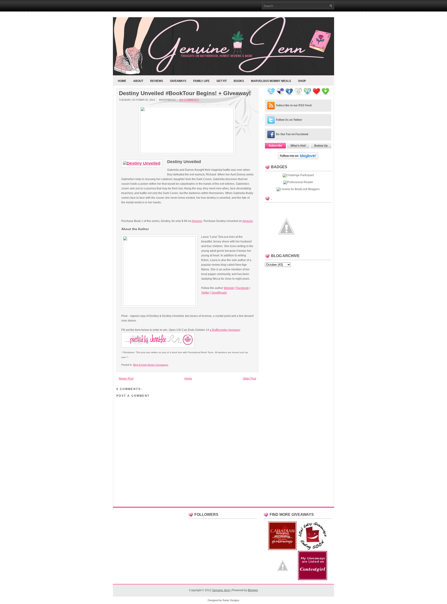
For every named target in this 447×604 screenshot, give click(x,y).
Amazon (197, 221)
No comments (189, 99)
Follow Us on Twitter (289, 119)
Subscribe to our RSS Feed (294, 105)
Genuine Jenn (221, 590)
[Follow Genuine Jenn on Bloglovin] (298, 158)
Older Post (249, 378)
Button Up (321, 145)
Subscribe (275, 145)
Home (122, 81)
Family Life (201, 81)
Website (229, 288)
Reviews (156, 81)
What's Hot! (298, 145)
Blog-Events (140, 364)
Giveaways (178, 81)
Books (239, 81)
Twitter (205, 292)
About (138, 81)
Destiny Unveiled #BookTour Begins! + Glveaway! (185, 93)
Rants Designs (231, 600)
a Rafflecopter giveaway (225, 330)
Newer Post (126, 378)
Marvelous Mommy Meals (271, 81)
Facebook (242, 288)
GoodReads (219, 292)
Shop (302, 81)
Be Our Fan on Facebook (292, 134)
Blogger (253, 590)
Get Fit (222, 81)
